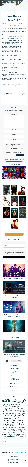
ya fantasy (13, 436)
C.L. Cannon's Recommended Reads (14, 83)
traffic (10, 432)
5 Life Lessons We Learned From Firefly (14, 278)
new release (17, 425)
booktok (8, 408)
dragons (19, 413)
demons (13, 413)
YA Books (5, 436)
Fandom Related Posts (14, 386)
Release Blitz (15, 381)
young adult (22, 436)
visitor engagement (12, 434)
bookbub (15, 403)
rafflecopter (10, 427)
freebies (16, 84)
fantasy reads (9, 417)
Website (14, 139)
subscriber (15, 430)
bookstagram (16, 406)
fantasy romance (20, 417)
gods (17, 420)
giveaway (8, 420)
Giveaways (14, 378)
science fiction (18, 429)
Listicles (14, 371)
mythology (11, 425)
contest (15, 411)
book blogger (18, 401)
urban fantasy (20, 432)
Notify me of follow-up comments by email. (14, 149)
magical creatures (12, 422)
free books (10, 84)
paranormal (23, 425)
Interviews (15, 370)
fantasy (18, 415)
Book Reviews (15, 390)
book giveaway (13, 404)
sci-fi (11, 429)
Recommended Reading (15, 23)
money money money (13, 423)
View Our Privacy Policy (20, 452)
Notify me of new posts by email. (14, 152)
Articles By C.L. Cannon (14, 368)
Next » (19, 360)
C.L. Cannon (5, 23)
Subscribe (14, 257)
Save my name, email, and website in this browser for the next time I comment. (14, 145)
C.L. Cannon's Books (14, 383)
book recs (19, 404)
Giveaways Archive (15, 379)
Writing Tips (14, 372)
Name (14, 129)
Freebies (23, 23)
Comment (14, 114)
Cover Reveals (15, 376)
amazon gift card (12, 399)
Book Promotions (14, 375)
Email (14, 134)
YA (24, 434)
